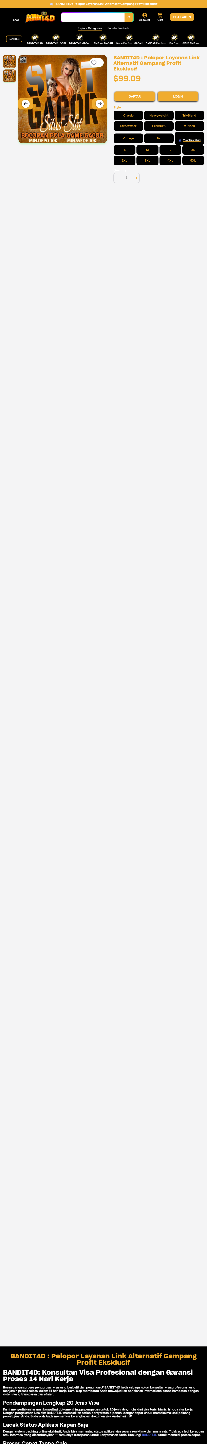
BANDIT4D (149, 1435)
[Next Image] (99, 103)
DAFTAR (135, 96)
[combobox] (93, 17)
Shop (16, 19)
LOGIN (178, 96)
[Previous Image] (25, 103)
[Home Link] (40, 17)
